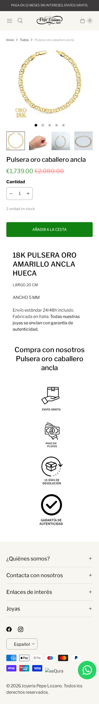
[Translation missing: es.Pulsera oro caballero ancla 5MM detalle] (61, 141)
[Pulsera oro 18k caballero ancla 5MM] (49, 83)
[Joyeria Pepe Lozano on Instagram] (24, 629)
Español (22, 644)
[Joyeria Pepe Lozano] (49, 21)
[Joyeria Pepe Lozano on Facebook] (12, 629)
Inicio (10, 40)
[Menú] (9, 20)
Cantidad (15, 181)
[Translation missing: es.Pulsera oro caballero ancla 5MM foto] (38, 141)
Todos (24, 40)
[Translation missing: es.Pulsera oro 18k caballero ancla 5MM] (15, 141)
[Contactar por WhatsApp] (87, 670)
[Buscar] (20, 20)
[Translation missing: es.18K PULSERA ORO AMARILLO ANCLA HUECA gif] (83, 141)
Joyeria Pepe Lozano (42, 685)
